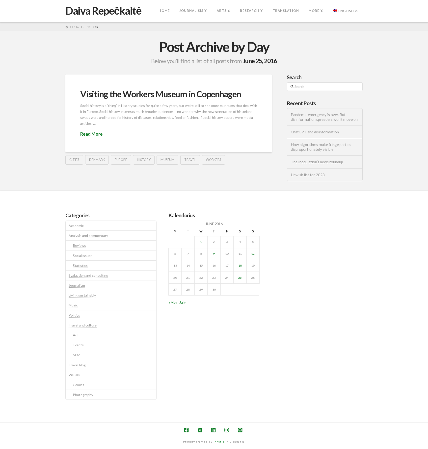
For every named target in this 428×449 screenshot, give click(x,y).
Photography (83, 395)
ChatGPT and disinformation (315, 132)
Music (73, 305)
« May (172, 302)
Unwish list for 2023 (308, 175)
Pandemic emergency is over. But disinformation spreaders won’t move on (324, 117)
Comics (78, 385)
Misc (76, 355)
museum (167, 160)
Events (78, 345)
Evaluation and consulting (88, 275)
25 (240, 277)
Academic (76, 226)
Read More (91, 134)
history (144, 160)
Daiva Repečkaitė (103, 10)
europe (121, 160)
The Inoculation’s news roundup (317, 162)
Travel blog (77, 365)
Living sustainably (82, 295)
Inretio (219, 441)
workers (213, 160)
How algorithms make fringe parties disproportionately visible (321, 146)
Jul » (182, 302)
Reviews (79, 245)
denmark (97, 160)
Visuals (74, 375)
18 (240, 265)
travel (190, 160)
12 (253, 253)
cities (74, 160)
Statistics (80, 265)
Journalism (77, 285)
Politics (74, 315)
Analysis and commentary (88, 235)
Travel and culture (83, 325)
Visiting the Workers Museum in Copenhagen (160, 94)
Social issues (82, 255)
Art (75, 335)
